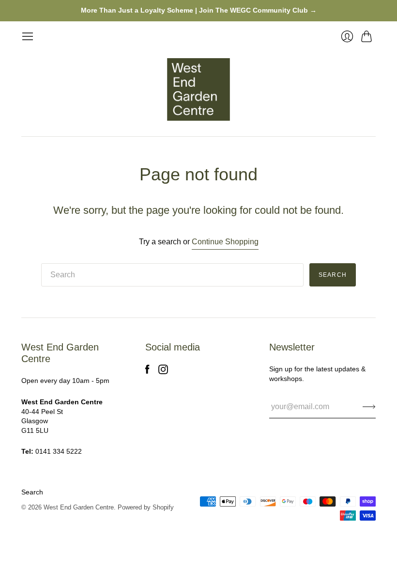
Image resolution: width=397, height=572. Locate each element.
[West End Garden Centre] (198, 89)
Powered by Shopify (146, 507)
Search (32, 492)
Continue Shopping (225, 242)
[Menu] (27, 36)
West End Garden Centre (79, 507)
